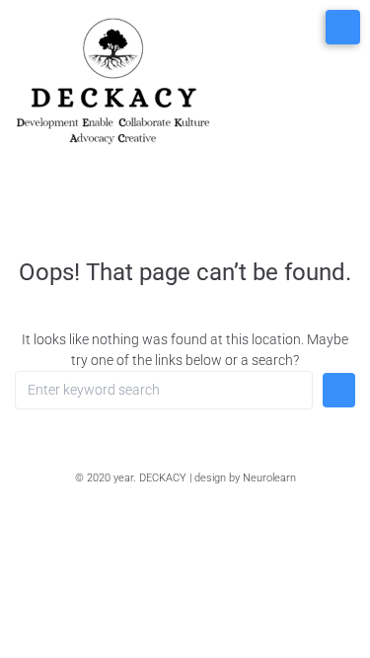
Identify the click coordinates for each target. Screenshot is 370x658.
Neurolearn (269, 478)
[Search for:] (164, 390)
